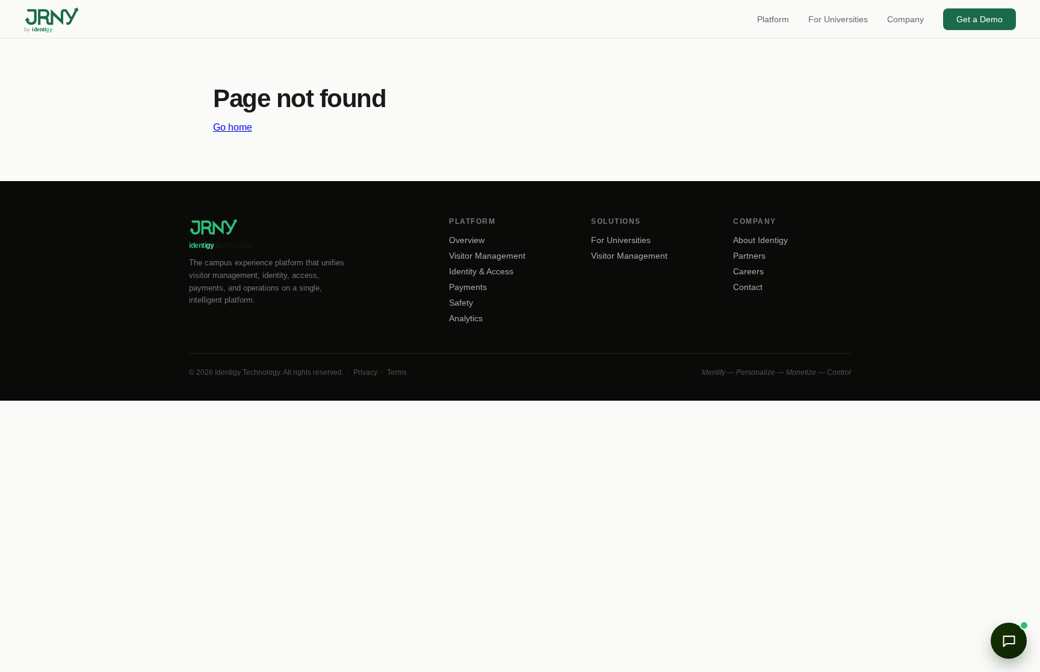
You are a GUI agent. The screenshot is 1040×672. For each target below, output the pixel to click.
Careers (748, 271)
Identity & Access (481, 271)
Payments (468, 287)
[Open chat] (1009, 641)
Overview (466, 240)
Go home (232, 127)
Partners (749, 255)
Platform (773, 19)
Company (905, 19)
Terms (397, 372)
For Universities (838, 19)
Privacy (365, 372)
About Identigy (760, 240)
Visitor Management (487, 255)
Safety (461, 302)
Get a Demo (979, 19)
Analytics (466, 318)
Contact (748, 287)
